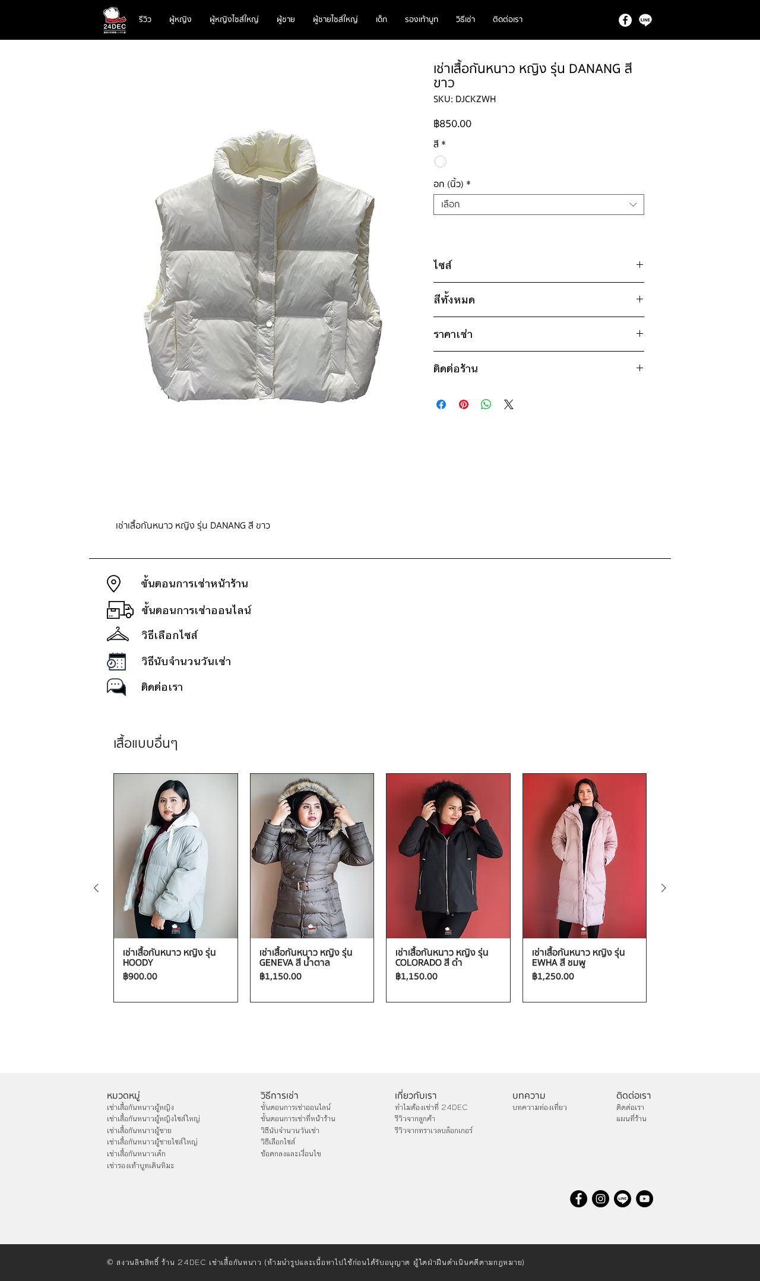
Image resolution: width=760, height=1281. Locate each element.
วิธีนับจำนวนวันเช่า (290, 1131)
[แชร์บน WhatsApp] (486, 404)
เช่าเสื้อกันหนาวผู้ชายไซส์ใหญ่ (152, 1142)
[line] (645, 20)
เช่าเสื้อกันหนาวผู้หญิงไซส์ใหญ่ (153, 1119)
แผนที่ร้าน (631, 1119)
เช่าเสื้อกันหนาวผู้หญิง (140, 1108)
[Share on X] (509, 404)
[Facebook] (625, 20)
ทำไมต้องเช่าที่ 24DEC (431, 1108)
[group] (380, 888)
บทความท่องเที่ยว (539, 1108)
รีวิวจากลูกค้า (415, 1119)
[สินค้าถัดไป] (664, 888)
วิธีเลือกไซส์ (278, 1142)
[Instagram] (600, 1198)
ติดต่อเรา (630, 1108)
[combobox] (538, 204)
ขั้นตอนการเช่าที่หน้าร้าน (298, 1119)
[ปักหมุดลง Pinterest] (464, 404)
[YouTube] (644, 1198)
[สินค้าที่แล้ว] (96, 888)
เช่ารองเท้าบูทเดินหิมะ (141, 1166)
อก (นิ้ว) (452, 184)
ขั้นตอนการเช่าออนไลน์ (296, 1108)
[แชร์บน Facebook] (441, 404)
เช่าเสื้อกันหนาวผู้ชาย (139, 1131)
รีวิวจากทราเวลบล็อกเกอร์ (434, 1131)
